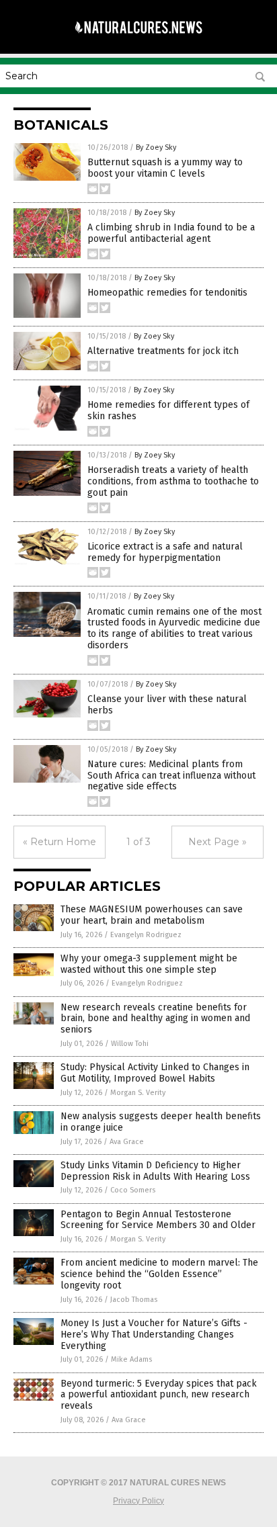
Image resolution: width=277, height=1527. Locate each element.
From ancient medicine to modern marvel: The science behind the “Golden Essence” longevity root (159, 1274)
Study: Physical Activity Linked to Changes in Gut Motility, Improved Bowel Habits (155, 1072)
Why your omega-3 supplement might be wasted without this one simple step (149, 964)
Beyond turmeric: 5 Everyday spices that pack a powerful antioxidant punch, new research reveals (159, 1395)
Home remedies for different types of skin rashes (168, 410)
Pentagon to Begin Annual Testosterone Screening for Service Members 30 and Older (158, 1220)
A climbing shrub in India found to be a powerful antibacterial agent (171, 233)
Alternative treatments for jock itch (163, 351)
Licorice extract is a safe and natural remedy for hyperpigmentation (165, 552)
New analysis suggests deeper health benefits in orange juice (161, 1121)
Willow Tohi (130, 1043)
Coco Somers (132, 1190)
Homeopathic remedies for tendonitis (167, 292)
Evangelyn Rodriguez (146, 934)
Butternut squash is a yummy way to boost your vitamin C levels (165, 168)
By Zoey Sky (156, 147)
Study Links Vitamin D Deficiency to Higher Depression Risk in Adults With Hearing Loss (155, 1171)
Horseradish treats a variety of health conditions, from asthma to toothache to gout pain (173, 481)
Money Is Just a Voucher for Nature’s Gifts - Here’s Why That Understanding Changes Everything (154, 1334)
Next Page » (217, 842)
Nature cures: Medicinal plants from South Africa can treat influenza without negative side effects (171, 775)
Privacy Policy (138, 1501)
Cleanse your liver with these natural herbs (167, 704)
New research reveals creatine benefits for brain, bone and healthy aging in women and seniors (155, 1019)
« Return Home (59, 842)
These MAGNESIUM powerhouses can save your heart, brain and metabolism (152, 915)
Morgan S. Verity (137, 1092)
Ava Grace (127, 1141)
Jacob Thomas (133, 1299)
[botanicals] (138, 39)
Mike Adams (131, 1359)
